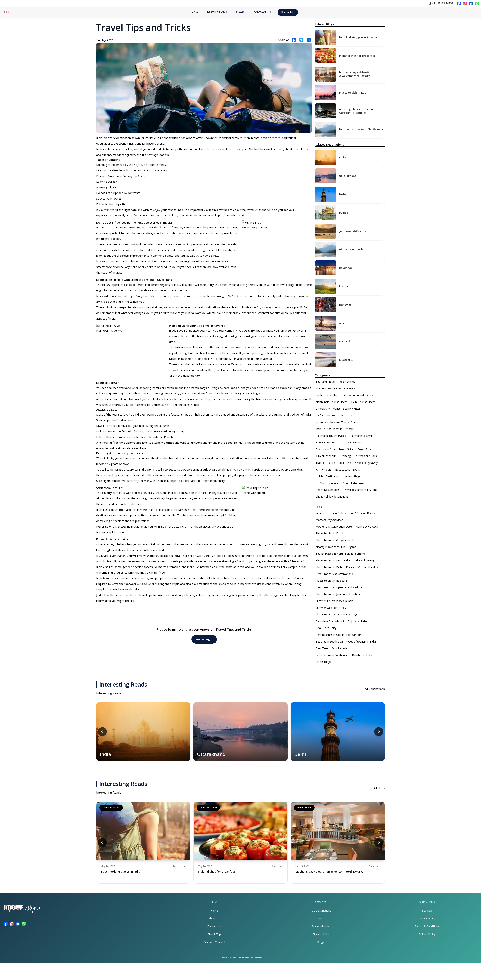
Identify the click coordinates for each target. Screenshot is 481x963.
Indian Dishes (347, 381)
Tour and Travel (325, 381)
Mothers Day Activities (329, 520)
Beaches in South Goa (329, 641)
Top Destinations (320, 910)
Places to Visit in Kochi (329, 533)
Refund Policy (427, 934)
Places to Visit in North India (333, 560)
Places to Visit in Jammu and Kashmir (338, 594)
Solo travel (345, 463)
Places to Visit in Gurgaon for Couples (339, 540)
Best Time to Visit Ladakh (331, 648)
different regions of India (164, 285)
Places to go (323, 662)
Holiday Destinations (328, 476)
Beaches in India (362, 655)
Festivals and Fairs (365, 456)
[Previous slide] (102, 731)
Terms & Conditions (427, 926)
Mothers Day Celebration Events (335, 388)
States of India (321, 926)
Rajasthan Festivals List (330, 621)
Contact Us (214, 926)
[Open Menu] (473, 12)
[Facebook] (459, 3)
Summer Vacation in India (331, 607)
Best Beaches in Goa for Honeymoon (339, 634)
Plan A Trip (287, 12)
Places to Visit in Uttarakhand (364, 567)
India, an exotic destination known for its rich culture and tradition (138, 138)
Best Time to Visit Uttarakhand (334, 574)
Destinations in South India (332, 655)
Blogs (320, 942)
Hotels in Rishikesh (327, 442)
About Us (214, 918)
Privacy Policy (427, 918)
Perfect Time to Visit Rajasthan (334, 415)
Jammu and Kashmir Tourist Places (337, 422)
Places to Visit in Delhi (329, 567)
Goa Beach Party (326, 628)
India (321, 918)
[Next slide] (378, 731)
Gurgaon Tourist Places (358, 395)
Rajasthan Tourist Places (331, 435)
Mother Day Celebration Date (334, 526)
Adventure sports (326, 456)
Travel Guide (346, 449)
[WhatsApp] (477, 3)
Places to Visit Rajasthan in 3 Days (337, 614)
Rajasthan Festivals (361, 435)
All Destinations (375, 689)
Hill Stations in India (327, 483)
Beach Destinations (328, 490)
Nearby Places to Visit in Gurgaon (336, 547)
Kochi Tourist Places (328, 395)
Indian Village (352, 476)
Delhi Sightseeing (364, 560)
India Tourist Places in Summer (334, 429)
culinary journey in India (165, 555)
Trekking (345, 456)
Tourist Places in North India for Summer (341, 553)
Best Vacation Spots (347, 469)
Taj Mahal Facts (352, 442)
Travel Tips (364, 449)
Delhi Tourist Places (363, 402)
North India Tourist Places (331, 402)
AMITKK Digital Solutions (247, 957)
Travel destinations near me (360, 490)
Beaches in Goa (325, 449)
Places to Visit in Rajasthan (332, 580)
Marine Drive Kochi (367, 526)
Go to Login (204, 639)
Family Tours (323, 469)
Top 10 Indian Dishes (362, 513)
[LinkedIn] (471, 3)
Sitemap (427, 910)
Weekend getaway (366, 463)
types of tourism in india (361, 641)
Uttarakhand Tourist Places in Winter (338, 408)
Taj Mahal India (357, 621)
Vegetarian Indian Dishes (331, 513)
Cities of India (320, 934)
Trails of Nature (325, 463)
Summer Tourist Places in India (334, 601)
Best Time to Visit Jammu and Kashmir (339, 587)
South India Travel (354, 483)
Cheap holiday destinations (332, 496)
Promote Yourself (214, 942)
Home (214, 910)
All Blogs (379, 788)
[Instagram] (465, 3)
